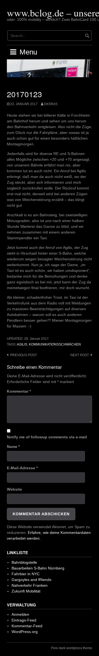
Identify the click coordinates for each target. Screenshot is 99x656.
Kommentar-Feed (27, 626)
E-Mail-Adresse (22, 468)
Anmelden (20, 614)
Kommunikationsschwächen (55, 344)
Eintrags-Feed (24, 620)
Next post (79, 355)
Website (14, 489)
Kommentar (19, 391)
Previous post (23, 355)
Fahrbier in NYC (26, 574)
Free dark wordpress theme (71, 648)
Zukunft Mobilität (26, 591)
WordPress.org (25, 631)
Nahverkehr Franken (30, 585)
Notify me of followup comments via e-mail (47, 437)
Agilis (22, 344)
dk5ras (50, 104)
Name (13, 446)
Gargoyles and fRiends (31, 579)
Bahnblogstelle (24, 562)
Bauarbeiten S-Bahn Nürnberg (38, 568)
